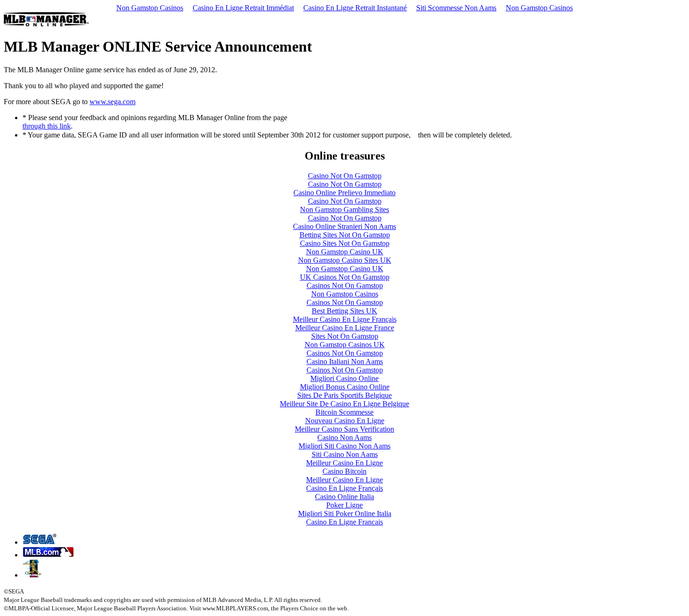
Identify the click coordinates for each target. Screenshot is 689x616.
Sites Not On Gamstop (344, 336)
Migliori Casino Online (344, 378)
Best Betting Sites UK (344, 311)
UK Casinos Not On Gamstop (344, 277)
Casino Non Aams (344, 437)
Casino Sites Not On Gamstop (344, 243)
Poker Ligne (344, 505)
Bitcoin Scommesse (344, 412)
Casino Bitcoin (344, 471)
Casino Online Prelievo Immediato (344, 193)
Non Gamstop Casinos (149, 8)
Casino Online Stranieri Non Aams (344, 226)
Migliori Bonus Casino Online (344, 387)
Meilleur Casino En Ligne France (344, 328)
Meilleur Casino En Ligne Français (345, 319)
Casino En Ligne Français (344, 488)
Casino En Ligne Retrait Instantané (355, 8)
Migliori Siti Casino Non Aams (344, 446)
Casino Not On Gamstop (345, 176)
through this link (46, 126)
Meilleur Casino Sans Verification (344, 429)
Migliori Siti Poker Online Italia (344, 513)
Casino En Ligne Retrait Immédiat (243, 8)
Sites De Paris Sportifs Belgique (344, 395)
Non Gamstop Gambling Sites (344, 209)
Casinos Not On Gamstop (345, 285)
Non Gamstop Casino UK (344, 252)
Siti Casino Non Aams (345, 454)
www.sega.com (112, 102)
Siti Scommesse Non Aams (456, 8)
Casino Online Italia (344, 497)
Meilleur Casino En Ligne (344, 463)
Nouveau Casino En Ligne (344, 421)
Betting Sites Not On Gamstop (345, 235)
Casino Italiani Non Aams (345, 361)
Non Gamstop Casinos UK (345, 345)
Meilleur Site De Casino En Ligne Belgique (344, 404)
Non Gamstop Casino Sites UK (344, 260)
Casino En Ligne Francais (344, 522)
